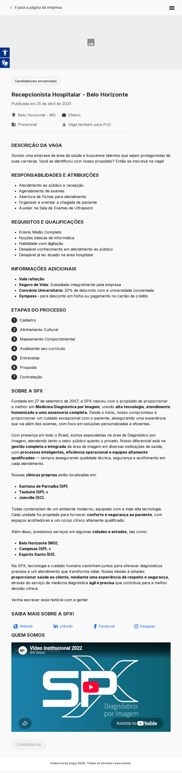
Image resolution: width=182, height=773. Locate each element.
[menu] (171, 7)
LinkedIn (66, 626)
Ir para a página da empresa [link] (38, 7)
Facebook (107, 626)
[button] (171, 7)
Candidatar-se (29, 744)
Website (26, 626)
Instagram (147, 626)
